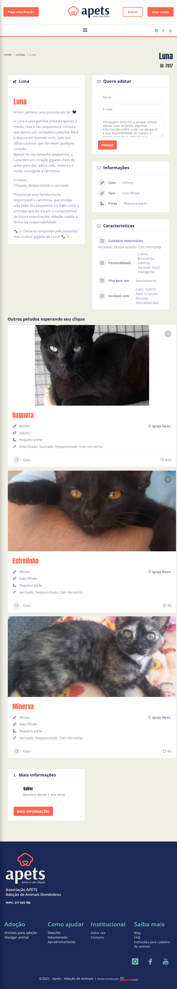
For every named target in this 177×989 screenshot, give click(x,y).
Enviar (107, 145)
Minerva (23, 706)
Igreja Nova (161, 426)
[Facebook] (163, 30)
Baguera (23, 415)
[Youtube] (170, 30)
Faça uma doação (21, 12)
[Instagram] (156, 30)
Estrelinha (25, 561)
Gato (27, 460)
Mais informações (33, 811)
